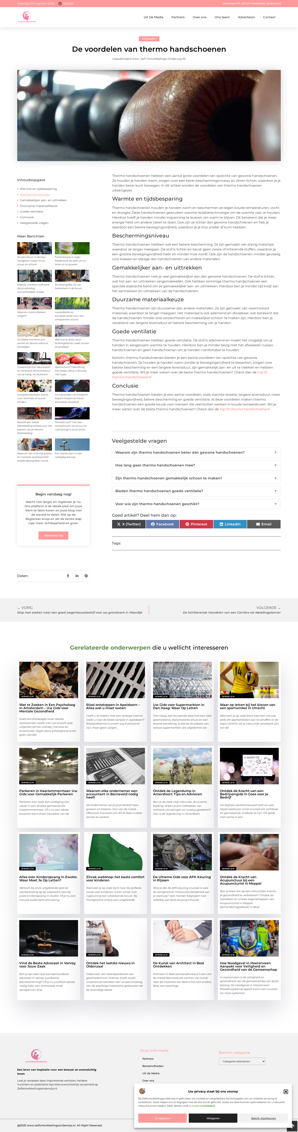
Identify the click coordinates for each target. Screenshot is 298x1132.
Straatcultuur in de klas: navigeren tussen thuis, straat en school (31, 260)
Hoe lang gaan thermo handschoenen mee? (196, 465)
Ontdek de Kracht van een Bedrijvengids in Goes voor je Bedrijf (244, 794)
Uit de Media (151, 1073)
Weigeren (213, 1118)
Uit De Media (153, 17)
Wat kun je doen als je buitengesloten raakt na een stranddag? (72, 343)
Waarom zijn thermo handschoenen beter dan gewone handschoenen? (196, 452)
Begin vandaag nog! (53, 494)
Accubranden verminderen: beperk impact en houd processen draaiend (72, 398)
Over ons (200, 17)
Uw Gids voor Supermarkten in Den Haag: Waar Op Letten (178, 706)
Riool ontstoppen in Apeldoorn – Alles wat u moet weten (113, 706)
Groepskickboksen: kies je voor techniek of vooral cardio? (32, 398)
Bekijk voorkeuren (263, 1118)
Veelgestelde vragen (34, 223)
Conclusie (27, 217)
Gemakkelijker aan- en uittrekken (43, 200)
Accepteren (162, 1118)
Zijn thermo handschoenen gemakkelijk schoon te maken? (196, 478)
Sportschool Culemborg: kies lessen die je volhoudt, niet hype (71, 371)
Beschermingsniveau (35, 194)
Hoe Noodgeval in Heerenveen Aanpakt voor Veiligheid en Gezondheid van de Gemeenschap (248, 966)
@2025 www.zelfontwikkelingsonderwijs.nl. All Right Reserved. (59, 1125)
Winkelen (149, 39)
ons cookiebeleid (204, 1105)
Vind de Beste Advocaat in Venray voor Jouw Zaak (47, 964)
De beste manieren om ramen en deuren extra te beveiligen (32, 343)
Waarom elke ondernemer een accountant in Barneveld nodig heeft (112, 794)
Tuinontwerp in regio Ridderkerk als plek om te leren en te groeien (70, 260)
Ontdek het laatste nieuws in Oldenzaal (110, 964)
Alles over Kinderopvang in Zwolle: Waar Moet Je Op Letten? (48, 878)
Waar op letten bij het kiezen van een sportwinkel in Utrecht (247, 706)
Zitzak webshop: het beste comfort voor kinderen (115, 878)
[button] (286, 1092)
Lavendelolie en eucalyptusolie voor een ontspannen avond (69, 316)
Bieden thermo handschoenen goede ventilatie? (196, 491)
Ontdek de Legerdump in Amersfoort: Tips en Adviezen (177, 792)
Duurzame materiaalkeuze (38, 206)
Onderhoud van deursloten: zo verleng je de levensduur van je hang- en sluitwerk (34, 371)
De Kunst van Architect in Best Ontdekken (178, 964)
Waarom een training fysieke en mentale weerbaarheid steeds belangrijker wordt (34, 457)
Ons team (222, 17)
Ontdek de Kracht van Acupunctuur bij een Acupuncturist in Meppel (241, 880)
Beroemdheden (153, 1066)
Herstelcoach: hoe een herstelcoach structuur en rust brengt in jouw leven (71, 426)
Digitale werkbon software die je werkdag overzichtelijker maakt (33, 288)
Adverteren (246, 17)
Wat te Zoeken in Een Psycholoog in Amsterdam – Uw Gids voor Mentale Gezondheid (47, 708)
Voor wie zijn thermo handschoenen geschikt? (196, 504)
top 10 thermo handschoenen (244, 409)
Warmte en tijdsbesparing (38, 189)
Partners (178, 17)
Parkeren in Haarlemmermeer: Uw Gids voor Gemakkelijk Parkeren (48, 792)
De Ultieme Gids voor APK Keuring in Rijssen (182, 878)
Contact (269, 17)
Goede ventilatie (31, 211)
